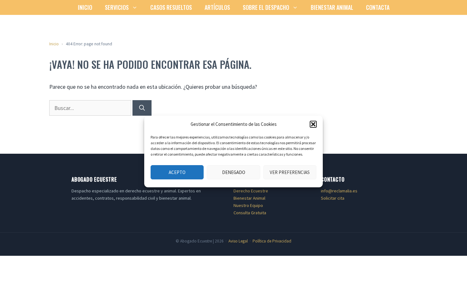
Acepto (177, 172)
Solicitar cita (332, 198)
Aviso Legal (238, 241)
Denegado (233, 172)
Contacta (377, 7)
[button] (313, 124)
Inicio (85, 7)
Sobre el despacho (266, 7)
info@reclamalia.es (339, 191)
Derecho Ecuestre (251, 191)
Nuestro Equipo (248, 205)
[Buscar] (142, 108)
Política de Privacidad (272, 241)
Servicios (117, 7)
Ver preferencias (290, 172)
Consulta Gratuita (250, 213)
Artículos (217, 7)
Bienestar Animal (332, 7)
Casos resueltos (171, 7)
